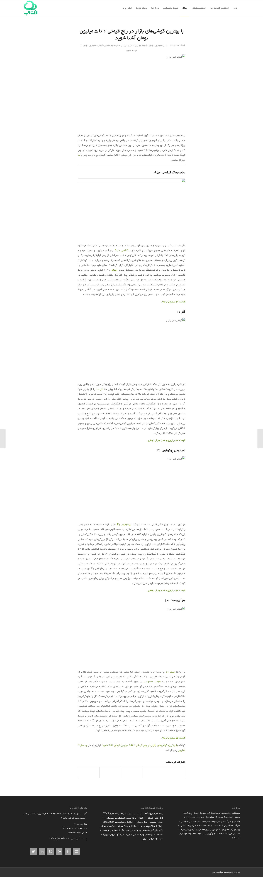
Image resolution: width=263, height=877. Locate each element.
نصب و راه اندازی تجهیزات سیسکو (133, 834)
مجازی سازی (141, 822)
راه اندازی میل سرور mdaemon (119, 822)
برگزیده (145, 45)
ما (79, 155)
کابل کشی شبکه (155, 818)
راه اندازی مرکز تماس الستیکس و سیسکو (126, 818)
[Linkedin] (210, 872)
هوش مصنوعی (153, 681)
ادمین (129, 50)
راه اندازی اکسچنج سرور (151, 826)
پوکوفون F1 (123, 524)
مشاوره (106, 45)
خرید (125, 45)
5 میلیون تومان (156, 45)
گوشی (100, 45)
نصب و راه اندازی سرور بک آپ (132, 830)
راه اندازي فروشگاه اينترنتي (150, 814)
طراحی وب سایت (108, 830)
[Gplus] (199, 872)
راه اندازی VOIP (111, 814)
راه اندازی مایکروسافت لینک (124, 826)
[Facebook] (204, 872)
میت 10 (170, 672)
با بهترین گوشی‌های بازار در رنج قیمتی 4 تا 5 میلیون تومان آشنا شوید (140, 745)
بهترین (138, 45)
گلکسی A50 (122, 250)
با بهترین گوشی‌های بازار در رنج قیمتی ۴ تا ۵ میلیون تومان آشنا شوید (132, 34)
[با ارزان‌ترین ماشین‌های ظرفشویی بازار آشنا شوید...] (260, 438)
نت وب (215, 872)
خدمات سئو (156, 834)
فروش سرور (148, 838)
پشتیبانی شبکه (128, 814)
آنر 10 (99, 389)
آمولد (114, 270)
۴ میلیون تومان (90, 45)
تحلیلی (131, 45)
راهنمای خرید (116, 45)
